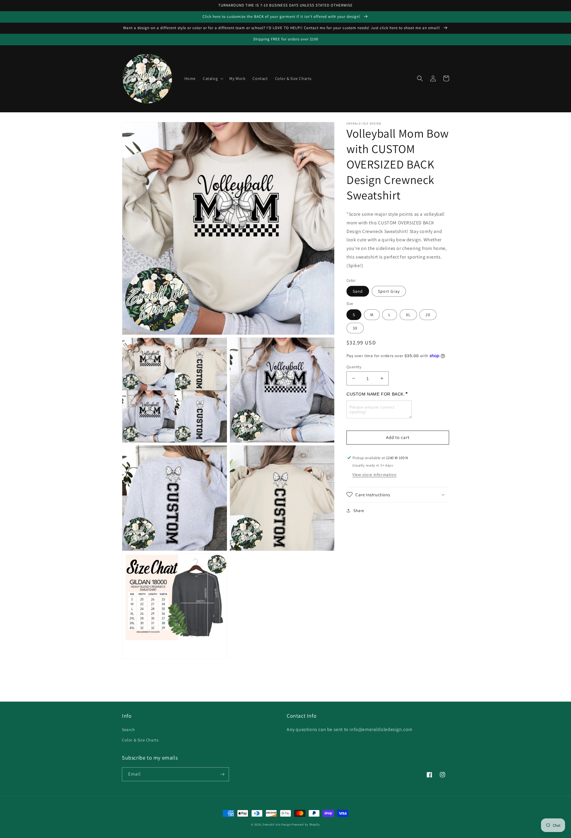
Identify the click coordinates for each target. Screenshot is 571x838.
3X (355, 327)
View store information (374, 474)
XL (408, 314)
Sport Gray (389, 291)
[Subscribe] (222, 774)
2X (428, 314)
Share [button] (358, 510)
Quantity (353, 366)
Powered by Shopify (305, 824)
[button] (212, 78)
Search (128, 729)
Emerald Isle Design (277, 824)
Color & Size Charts (140, 740)
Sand (358, 291)
